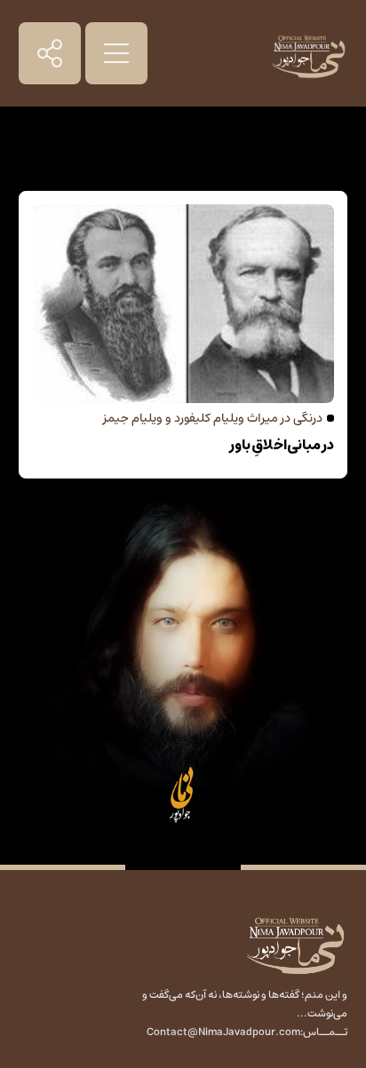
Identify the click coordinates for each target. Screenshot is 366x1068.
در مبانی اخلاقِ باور (281, 444)
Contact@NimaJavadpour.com (223, 1032)
